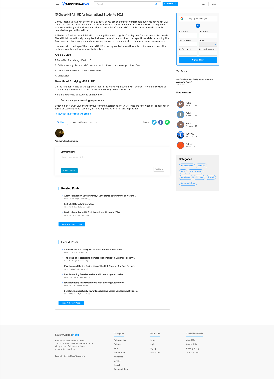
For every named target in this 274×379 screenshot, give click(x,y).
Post (170, 4)
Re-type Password (207, 49)
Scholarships (187, 166)
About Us (190, 340)
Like (62, 122)
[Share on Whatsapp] (167, 122)
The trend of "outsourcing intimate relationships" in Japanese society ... (99, 258)
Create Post (155, 352)
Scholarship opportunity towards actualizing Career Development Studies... (101, 291)
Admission (186, 177)
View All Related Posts (72, 224)
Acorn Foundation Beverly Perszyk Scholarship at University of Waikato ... (100, 195)
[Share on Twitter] (154, 122)
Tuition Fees (195, 171)
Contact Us (191, 344)
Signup (214, 4)
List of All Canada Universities (79, 204)
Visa (183, 171)
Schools (201, 166)
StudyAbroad (67, 334)
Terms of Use (192, 352)
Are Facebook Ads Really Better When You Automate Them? (94, 249)
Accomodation (188, 183)
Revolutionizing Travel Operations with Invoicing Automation (94, 274)
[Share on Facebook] (160, 122)
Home (153, 340)
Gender (202, 40)
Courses (199, 177)
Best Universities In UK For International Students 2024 (92, 212)
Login (204, 4)
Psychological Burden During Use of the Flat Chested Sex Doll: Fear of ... (99, 266)
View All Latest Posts (71, 303)
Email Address (185, 40)
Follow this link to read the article (73, 113)
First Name (183, 31)
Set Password (185, 49)
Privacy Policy (192, 348)
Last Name (203, 31)
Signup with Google (198, 18)
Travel (211, 177)
